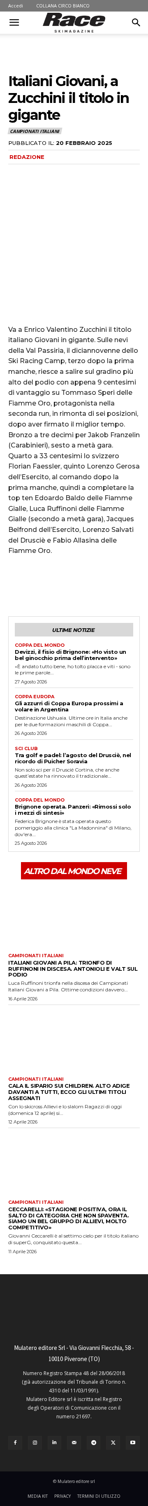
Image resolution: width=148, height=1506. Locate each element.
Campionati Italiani (34, 131)
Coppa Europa (34, 696)
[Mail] (74, 1443)
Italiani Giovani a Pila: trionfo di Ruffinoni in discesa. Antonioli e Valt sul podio (72, 968)
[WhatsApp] (73, 585)
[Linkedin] (55, 1443)
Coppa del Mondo (40, 645)
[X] (35, 585)
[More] (92, 585)
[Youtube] (133, 1443)
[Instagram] (35, 1443)
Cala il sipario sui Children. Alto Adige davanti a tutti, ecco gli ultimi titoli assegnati (69, 1091)
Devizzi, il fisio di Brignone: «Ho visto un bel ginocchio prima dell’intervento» (70, 654)
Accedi (15, 5)
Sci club (26, 748)
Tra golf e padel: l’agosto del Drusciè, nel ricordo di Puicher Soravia (73, 758)
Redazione (26, 157)
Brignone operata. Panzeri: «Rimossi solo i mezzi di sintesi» (73, 809)
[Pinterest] (54, 585)
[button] (14, 23)
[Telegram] (94, 1443)
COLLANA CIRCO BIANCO (63, 5)
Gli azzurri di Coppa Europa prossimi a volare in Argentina (69, 706)
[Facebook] (16, 585)
